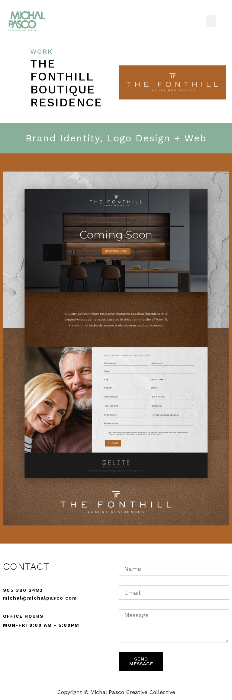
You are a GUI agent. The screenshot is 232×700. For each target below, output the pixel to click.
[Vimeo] (23, 646)
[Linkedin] (39, 646)
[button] (211, 21)
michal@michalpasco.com (40, 598)
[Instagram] (8, 646)
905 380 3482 (23, 590)
